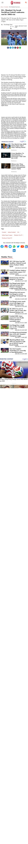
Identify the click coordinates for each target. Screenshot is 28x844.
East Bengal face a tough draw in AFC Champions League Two (17, 326)
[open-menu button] (2, 2)
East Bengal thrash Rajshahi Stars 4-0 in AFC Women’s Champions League (18, 334)
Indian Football (12, 232)
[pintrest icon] (17, 47)
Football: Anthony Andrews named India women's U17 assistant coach (17, 272)
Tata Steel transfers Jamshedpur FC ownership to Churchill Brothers (17, 350)
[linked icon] (13, 47)
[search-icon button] (25, 2)
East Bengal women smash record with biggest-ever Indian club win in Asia (17, 303)
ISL (18, 232)
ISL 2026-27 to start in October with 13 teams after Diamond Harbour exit (17, 310)
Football (7, 6)
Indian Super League (7, 235)
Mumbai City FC (18, 235)
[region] (14, 111)
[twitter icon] (10, 47)
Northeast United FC (7, 238)
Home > (3, 6)
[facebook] (8, 47)
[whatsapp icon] (20, 47)
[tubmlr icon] (15, 47)
